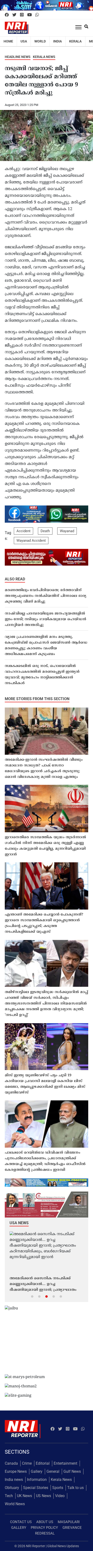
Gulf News (72, 1471)
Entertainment (65, 1463)
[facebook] (7, 15)
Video (60, 1496)
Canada (11, 1463)
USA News (19, 1223)
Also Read (15, 579)
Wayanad (67, 531)
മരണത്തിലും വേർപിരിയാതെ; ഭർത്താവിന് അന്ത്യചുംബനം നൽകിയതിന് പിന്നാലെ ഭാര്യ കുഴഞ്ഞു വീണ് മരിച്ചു (45, 596)
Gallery (36, 1471)
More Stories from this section (37, 699)
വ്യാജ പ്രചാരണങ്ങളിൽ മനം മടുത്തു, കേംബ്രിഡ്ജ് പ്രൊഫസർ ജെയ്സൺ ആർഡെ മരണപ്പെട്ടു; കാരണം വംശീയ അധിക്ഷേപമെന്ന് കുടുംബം (46, 645)
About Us (44, 1522)
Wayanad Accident (31, 540)
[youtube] (29, 15)
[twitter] (14, 15)
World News (15, 1504)
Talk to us (75, 1487)
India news (14, 1479)
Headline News (18, 57)
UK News (24, 1496)
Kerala (75, 41)
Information (37, 1479)
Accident (23, 531)
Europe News (16, 1471)
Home (8, 41)
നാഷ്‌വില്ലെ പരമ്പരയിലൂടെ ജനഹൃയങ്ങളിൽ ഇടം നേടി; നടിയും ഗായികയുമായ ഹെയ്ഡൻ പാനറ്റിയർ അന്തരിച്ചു (45, 619)
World (40, 41)
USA (24, 41)
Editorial (43, 1463)
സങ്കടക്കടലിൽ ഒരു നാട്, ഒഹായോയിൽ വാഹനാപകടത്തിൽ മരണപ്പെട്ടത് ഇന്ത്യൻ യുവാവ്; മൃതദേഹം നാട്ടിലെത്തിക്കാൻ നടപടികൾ (42, 675)
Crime (27, 1463)
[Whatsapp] (37, 15)
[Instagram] (22, 15)
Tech (9, 1496)
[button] (32, 1296)
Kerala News (44, 57)
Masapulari (69, 1522)
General (52, 1471)
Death (45, 531)
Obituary (12, 1487)
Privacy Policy (44, 1527)
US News (43, 1496)
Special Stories (35, 1487)
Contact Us (21, 1522)
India (57, 41)
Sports (57, 1487)
